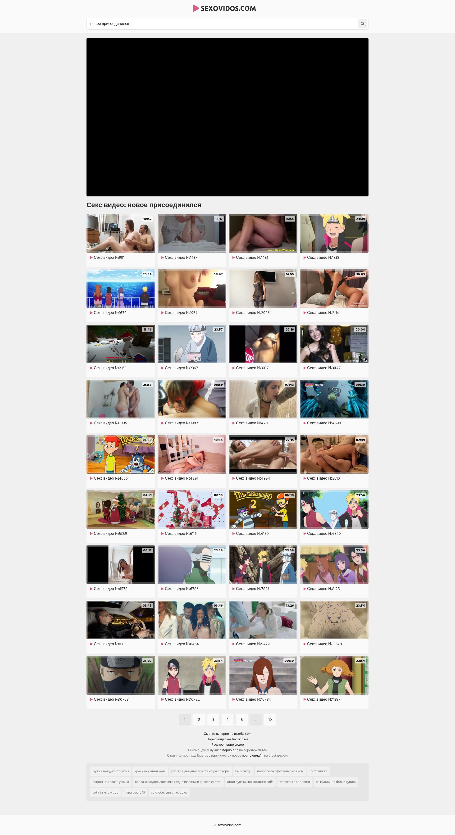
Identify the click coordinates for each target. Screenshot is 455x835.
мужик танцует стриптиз (110, 771)
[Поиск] (362, 23)
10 (270, 720)
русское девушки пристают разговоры (200, 771)
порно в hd (230, 750)
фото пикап (318, 771)
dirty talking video (105, 792)
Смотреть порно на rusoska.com (227, 733)
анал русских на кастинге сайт (250, 782)
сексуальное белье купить (336, 782)
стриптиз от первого (294, 782)
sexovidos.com (227, 8)
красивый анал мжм (150, 771)
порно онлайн (253, 755)
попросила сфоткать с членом (280, 771)
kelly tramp (243, 771)
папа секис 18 (134, 792)
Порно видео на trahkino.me (228, 739)
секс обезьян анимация (169, 792)
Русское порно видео (227, 744)
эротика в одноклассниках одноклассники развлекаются (178, 782)
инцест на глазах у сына (110, 782)
